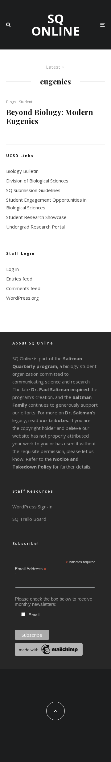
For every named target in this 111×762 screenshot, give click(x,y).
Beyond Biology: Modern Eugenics (49, 117)
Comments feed (23, 288)
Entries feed (19, 279)
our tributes (53, 420)
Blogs (11, 102)
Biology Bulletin (22, 171)
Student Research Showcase (36, 217)
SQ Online (55, 24)
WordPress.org (22, 298)
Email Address (30, 569)
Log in (12, 269)
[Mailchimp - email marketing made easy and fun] (49, 654)
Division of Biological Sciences (37, 181)
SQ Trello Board (29, 519)
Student (25, 102)
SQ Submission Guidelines (33, 190)
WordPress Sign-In (32, 506)
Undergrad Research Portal (35, 227)
